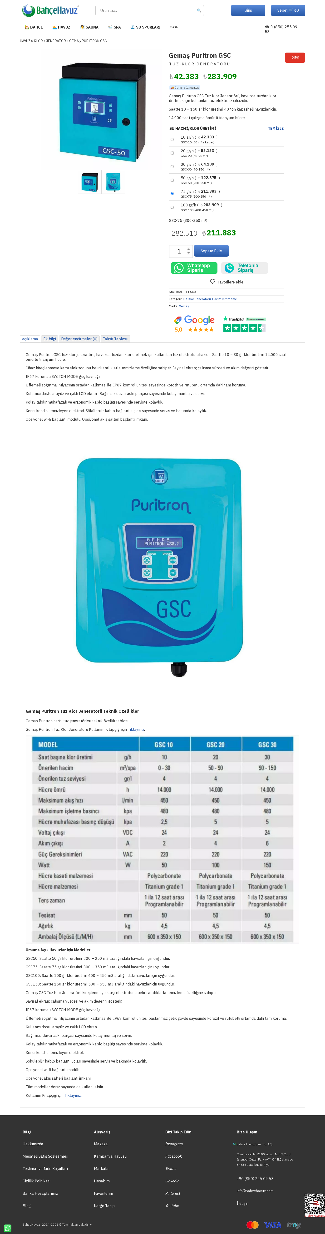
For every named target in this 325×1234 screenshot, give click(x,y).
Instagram (174, 1143)
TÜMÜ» (174, 27)
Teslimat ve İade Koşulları (45, 1168)
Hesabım (102, 1181)
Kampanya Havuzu (110, 1156)
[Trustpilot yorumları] (244, 324)
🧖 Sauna (89, 27)
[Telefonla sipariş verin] (244, 268)
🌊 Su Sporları (145, 27)
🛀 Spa (114, 27)
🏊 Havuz (61, 27)
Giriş (248, 10)
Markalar (102, 1168)
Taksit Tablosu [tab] (115, 339)
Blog (27, 1205)
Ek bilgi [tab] (49, 339)
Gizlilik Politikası (36, 1181)
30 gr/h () (199, 166)
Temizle (276, 128)
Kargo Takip (104, 1205)
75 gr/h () (200, 194)
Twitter (171, 1168)
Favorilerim (103, 1193)
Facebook (173, 1156)
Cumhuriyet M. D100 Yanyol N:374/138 (264, 1154)
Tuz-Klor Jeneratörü (196, 299)
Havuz (25, 41)
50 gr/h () (200, 180)
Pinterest (172, 1193)
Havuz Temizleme (224, 299)
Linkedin (172, 1181)
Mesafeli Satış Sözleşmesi (45, 1156)
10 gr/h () (199, 139)
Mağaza (101, 1143)
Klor (38, 41)
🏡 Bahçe (34, 27)
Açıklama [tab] (30, 339)
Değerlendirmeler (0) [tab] (79, 339)
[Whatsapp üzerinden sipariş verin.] (194, 268)
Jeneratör (56, 41)
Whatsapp (5, 1228)
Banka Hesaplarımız (40, 1193)
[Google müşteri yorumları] (194, 324)
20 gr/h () (199, 153)
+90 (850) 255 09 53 (255, 1178)
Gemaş (184, 306)
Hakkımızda (33, 1143)
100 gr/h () (201, 207)
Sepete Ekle (211, 251)
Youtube (172, 1205)
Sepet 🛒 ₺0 (288, 10)
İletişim (243, 1203)
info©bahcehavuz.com (255, 1191)
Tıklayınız (136, 729)
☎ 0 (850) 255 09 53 (281, 29)
